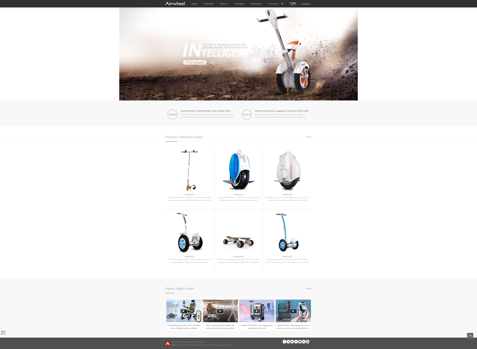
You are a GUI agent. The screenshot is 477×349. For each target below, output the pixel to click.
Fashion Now (175, 342)
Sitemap (195, 342)
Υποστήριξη (239, 4)
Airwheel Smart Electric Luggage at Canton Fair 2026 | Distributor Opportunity (289, 111)
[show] (238, 53)
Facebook (284, 342)
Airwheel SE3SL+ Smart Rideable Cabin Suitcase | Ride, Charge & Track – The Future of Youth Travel (226, 111)
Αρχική (194, 4)
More (308, 137)
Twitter (288, 342)
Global (307, 342)
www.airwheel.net (182, 345)
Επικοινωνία (273, 4)
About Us (202, 342)
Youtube (292, 342)
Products (183, 342)
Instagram (300, 342)
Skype (304, 342)
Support (189, 342)
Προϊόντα (223, 4)
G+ (296, 342)
